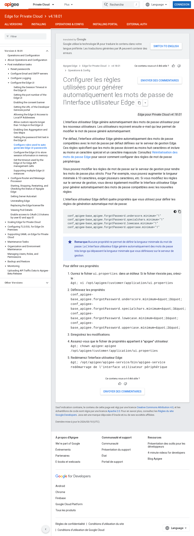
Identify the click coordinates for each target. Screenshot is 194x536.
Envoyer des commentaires (160, 80)
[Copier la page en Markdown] (139, 103)
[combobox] (121, 4)
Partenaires (63, 455)
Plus (67, 4)
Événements (63, 449)
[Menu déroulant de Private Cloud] (55, 4)
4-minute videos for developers (166, 452)
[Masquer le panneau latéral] (45, 529)
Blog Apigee (155, 458)
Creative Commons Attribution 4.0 (155, 407)
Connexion (181, 4)
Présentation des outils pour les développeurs (166, 445)
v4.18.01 (55, 16)
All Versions (13, 24)
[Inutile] (179, 66)
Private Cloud (41, 4)
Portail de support (112, 461)
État (104, 455)
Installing (38, 24)
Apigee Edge (70, 65)
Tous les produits (66, 510)
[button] (22, 51)
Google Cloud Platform (69, 504)
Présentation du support (116, 449)
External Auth (137, 24)
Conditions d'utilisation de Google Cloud (81, 529)
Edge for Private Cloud (23, 16)
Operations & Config (69, 24)
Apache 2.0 (114, 411)
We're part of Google (68, 443)
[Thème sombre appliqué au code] (175, 211)
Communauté (110, 443)
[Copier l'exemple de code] (179, 211)
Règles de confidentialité (70, 523)
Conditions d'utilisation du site (106, 523)
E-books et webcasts (68, 461)
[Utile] (173, 66)
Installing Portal (105, 24)
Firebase (61, 498)
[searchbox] (25, 36)
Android (60, 486)
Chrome (60, 492)
